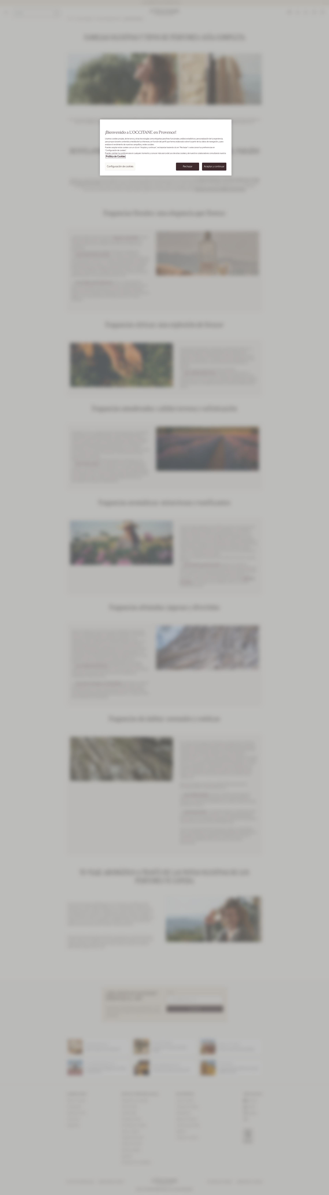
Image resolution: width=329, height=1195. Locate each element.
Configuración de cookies (120, 166)
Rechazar (187, 166)
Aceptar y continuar (214, 166)
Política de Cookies (115, 156)
